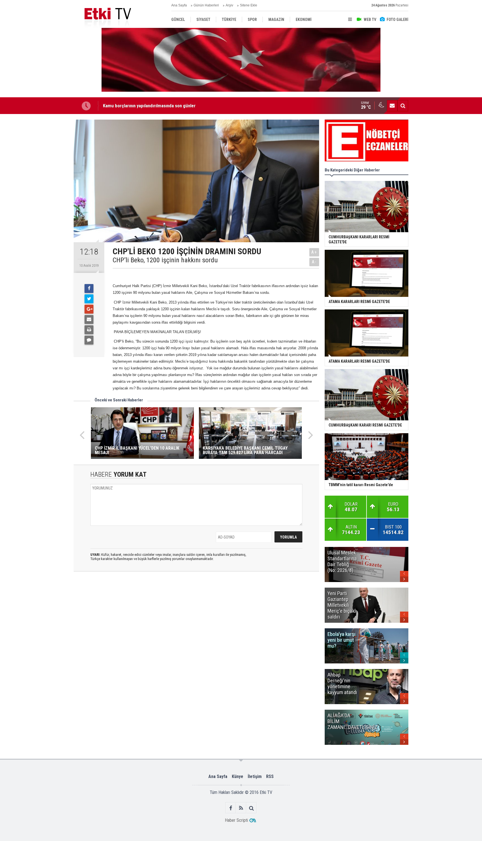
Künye (237, 776)
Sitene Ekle (248, 5)
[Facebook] (89, 288)
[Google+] (89, 309)
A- (314, 262)
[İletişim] (392, 105)
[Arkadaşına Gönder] (89, 319)
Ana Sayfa (179, 5)
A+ (314, 252)
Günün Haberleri (206, 5)
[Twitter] (89, 298)
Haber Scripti (236, 820)
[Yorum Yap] (89, 340)
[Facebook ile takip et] (231, 808)
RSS (270, 776)
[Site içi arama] (402, 105)
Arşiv (229, 5)
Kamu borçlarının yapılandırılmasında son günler (149, 102)
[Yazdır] (89, 329)
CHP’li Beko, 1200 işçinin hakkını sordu (165, 260)
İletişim (255, 776)
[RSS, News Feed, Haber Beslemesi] (241, 808)
